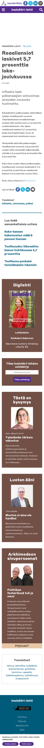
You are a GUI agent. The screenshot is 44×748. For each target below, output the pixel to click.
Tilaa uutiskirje (22, 379)
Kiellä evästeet (26, 744)
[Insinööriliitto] (19, 3)
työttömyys (31, 675)
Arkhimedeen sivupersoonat (22, 556)
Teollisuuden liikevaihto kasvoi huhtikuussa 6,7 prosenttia (21, 250)
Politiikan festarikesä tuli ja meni (20, 593)
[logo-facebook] (25, 3)
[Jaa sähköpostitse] (33, 189)
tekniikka (20, 665)
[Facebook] (18, 189)
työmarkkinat (16, 668)
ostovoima (18, 203)
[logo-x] (30, 3)
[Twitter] (23, 189)
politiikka (30, 668)
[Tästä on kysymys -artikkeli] (22, 418)
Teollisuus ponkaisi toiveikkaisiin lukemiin (20, 263)
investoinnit (22, 678)
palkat (29, 203)
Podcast (22, 646)
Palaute (22, 721)
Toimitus (22, 716)
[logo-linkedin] (35, 3)
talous (26, 46)
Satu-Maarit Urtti (14, 433)
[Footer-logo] (22, 708)
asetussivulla (7, 739)
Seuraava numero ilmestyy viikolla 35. (22, 345)
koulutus (16, 672)
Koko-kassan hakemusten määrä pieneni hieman (18, 235)
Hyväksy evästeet (10, 744)
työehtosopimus (15, 675)
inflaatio (6, 203)
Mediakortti (22, 725)
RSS (22, 729)
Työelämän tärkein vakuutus (19, 438)
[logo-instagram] (40, 3)
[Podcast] (22, 574)
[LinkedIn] (28, 189)
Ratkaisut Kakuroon (22, 338)
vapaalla (27, 672)
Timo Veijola (11, 511)
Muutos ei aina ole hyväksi (19, 516)
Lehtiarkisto (22, 332)
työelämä (31, 665)
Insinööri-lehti (22, 9)
